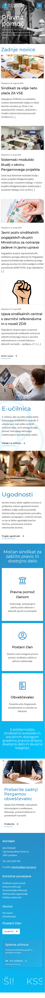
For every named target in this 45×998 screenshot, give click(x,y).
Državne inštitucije (11, 887)
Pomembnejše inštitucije (14, 890)
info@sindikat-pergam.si (23, 867)
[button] (22, 594)
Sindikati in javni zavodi (13, 883)
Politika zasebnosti (11, 897)
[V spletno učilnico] (22, 954)
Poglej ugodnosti (11, 536)
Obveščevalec (9, 916)
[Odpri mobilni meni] (39, 5)
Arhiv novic (7, 356)
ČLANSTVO (9, 931)
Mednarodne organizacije (15, 894)
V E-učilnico (16, 960)
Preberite (9, 824)
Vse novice (7, 913)
